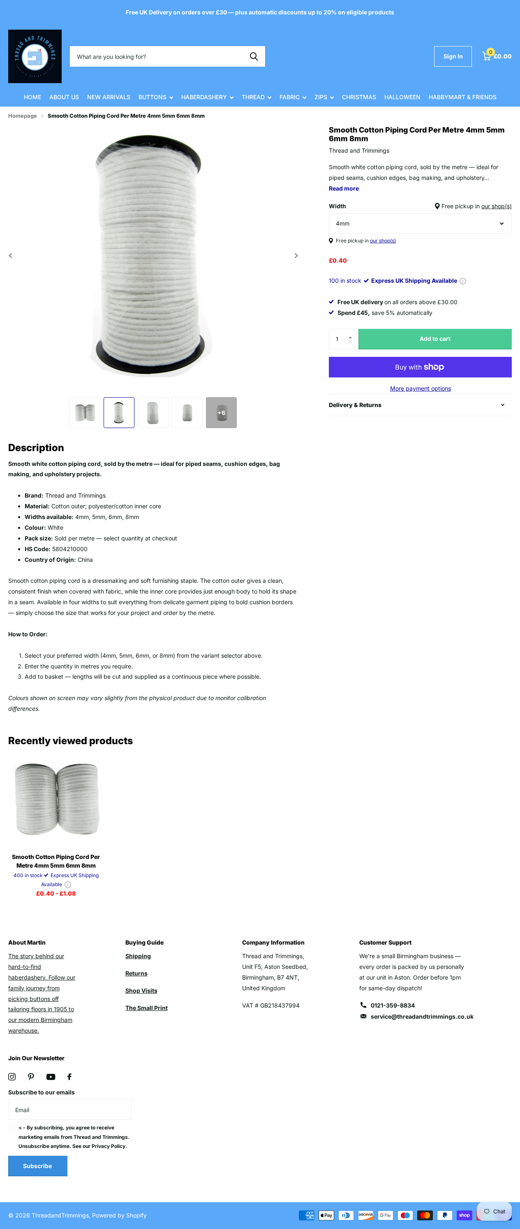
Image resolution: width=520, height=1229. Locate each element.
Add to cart (435, 338)
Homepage (22, 115)
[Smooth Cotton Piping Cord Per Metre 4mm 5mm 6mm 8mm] (56, 799)
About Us (64, 96)
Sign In (453, 56)
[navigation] (84, 412)
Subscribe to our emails (41, 1092)
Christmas (359, 96)
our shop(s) (496, 206)
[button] (352, 332)
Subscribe (38, 1165)
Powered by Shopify (119, 1215)
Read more (344, 188)
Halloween (402, 96)
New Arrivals (108, 96)
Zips (320, 96)
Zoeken (254, 56)
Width (420, 206)
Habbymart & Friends (463, 96)
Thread (253, 96)
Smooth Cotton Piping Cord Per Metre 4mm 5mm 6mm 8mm (56, 861)
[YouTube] (50, 1077)
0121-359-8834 (393, 1005)
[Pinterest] (31, 1076)
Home (32, 96)
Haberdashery (204, 96)
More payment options (420, 388)
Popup (463, 280)
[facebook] (69, 1076)
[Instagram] (12, 1076)
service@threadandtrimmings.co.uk (422, 1016)
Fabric (290, 96)
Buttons (152, 96)
